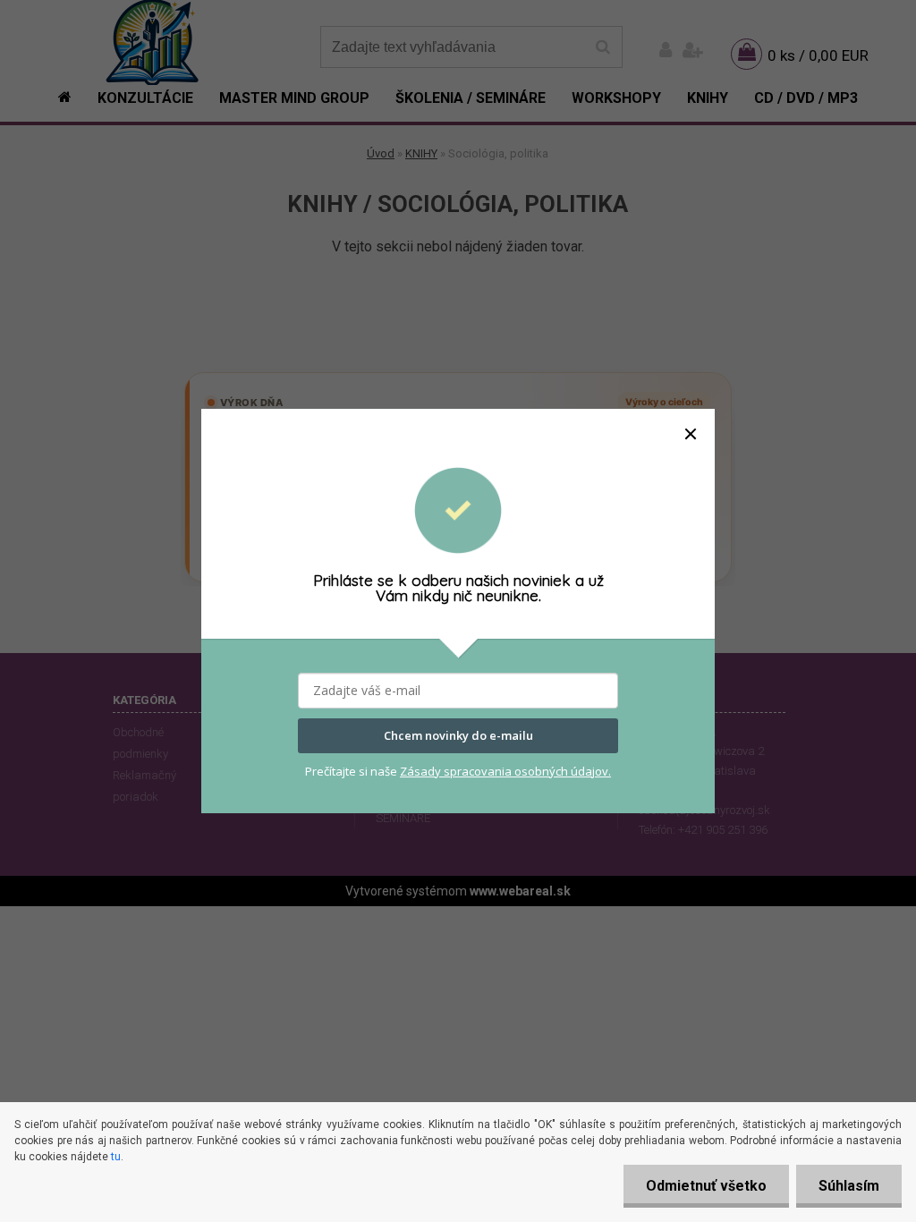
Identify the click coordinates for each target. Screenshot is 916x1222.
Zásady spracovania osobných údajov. (505, 771)
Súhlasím (848, 1185)
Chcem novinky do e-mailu (458, 736)
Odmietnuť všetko (706, 1185)
